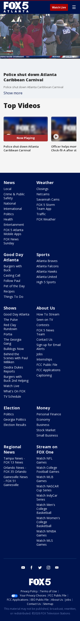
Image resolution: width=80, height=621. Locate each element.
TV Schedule (12, 396)
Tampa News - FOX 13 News (14, 460)
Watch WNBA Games (46, 533)
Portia (8, 334)
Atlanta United (46, 277)
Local (7, 189)
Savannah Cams (48, 199)
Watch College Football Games (47, 469)
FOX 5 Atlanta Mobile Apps (13, 232)
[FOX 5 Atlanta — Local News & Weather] (16, 7)
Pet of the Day (14, 286)
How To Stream (47, 314)
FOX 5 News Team (45, 332)
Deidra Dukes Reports (13, 369)
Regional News (12, 449)
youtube (23, 567)
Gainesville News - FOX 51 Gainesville (16, 481)
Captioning (44, 375)
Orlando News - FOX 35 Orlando (15, 469)
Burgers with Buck (13, 268)
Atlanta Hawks (46, 271)
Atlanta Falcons (47, 266)
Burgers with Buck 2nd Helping (16, 378)
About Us (45, 308)
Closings (42, 189)
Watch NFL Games (44, 460)
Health (8, 219)
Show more (13, 93)
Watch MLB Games (44, 479)
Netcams (43, 194)
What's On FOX (14, 391)
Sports (43, 254)
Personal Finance (48, 414)
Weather (45, 182)
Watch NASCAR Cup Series (47, 488)
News (9, 182)
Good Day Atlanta (13, 257)
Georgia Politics (15, 419)
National (10, 203)
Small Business (47, 435)
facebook (31, 567)
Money (43, 407)
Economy (43, 419)
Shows (10, 308)
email (56, 567)
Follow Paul (12, 281)
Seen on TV (44, 319)
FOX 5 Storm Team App (45, 207)
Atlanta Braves (47, 261)
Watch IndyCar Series (46, 497)
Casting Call (12, 275)
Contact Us (44, 339)
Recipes (9, 291)
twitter (40, 567)
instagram (48, 567)
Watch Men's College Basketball (45, 509)
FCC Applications (48, 370)
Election (12, 407)
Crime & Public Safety (14, 196)
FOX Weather (46, 219)
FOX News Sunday (11, 241)
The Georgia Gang (12, 341)
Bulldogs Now (14, 349)
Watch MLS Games (44, 542)
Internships (44, 359)
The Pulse (11, 319)
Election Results (15, 425)
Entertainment (14, 224)
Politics (9, 214)
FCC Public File (46, 365)
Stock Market (46, 430)
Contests (42, 325)
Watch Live (59, 7)
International (13, 209)
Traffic (41, 214)
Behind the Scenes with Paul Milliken (16, 358)
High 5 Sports (46, 282)
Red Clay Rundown (10, 327)
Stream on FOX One (46, 449)
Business (42, 425)
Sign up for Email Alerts (48, 347)
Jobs (39, 354)
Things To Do (13, 296)
